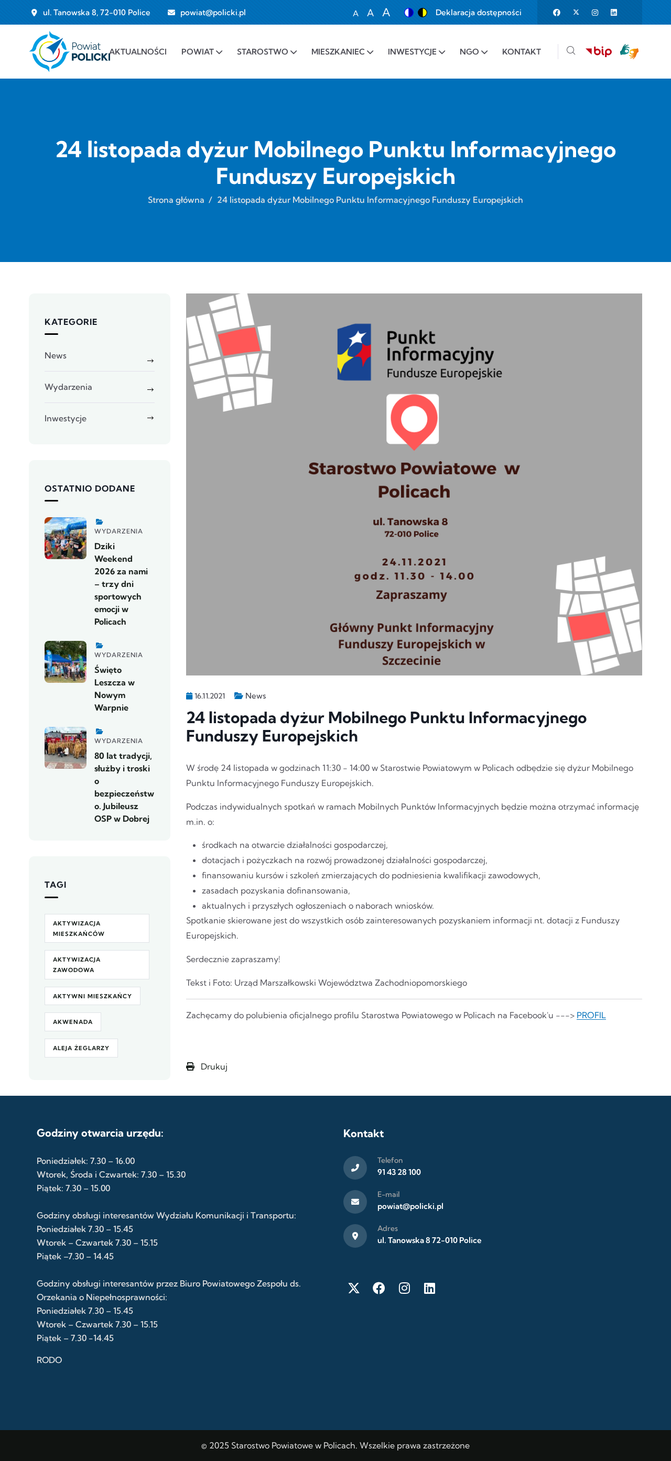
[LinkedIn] (429, 1288)
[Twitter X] (353, 1288)
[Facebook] (379, 1288)
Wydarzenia (68, 386)
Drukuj (213, 1066)
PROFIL (591, 1015)
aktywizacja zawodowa (77, 965)
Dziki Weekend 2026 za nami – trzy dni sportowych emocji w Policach (121, 584)
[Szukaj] (571, 51)
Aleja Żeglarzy (81, 1048)
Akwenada (73, 1022)
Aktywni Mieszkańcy (92, 996)
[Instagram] (404, 1288)
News (255, 696)
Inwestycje (65, 418)
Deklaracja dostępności (479, 12)
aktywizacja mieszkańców (79, 928)
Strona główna (176, 199)
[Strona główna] (69, 52)
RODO (49, 1360)
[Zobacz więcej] (65, 538)
